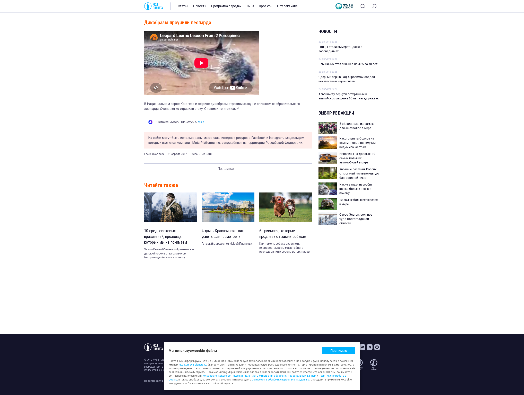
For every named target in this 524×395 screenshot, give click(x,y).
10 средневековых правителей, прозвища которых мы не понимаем (165, 236)
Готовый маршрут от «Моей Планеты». (227, 243)
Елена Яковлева (154, 153)
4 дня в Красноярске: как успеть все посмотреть (223, 233)
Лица (250, 6)
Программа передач (226, 6)
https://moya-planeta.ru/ (193, 364)
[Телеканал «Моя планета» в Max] (377, 347)
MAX (201, 122)
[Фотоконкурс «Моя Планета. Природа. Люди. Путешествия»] (344, 6)
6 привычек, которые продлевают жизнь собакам (282, 233)
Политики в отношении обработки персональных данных (280, 375)
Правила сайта (153, 380)
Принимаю (338, 351)
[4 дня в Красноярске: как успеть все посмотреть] (228, 207)
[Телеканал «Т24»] (374, 364)
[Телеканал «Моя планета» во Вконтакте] (362, 347)
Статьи (183, 6)
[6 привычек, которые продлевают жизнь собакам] (285, 207)
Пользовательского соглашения (222, 375)
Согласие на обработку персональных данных (280, 379)
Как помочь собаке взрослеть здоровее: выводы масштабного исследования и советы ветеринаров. (284, 247)
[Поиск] (362, 6)
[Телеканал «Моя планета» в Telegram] (370, 347)
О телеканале (287, 6)
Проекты (265, 6)
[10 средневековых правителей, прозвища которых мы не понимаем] (170, 207)
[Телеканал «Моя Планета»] (153, 6)
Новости (199, 6)
